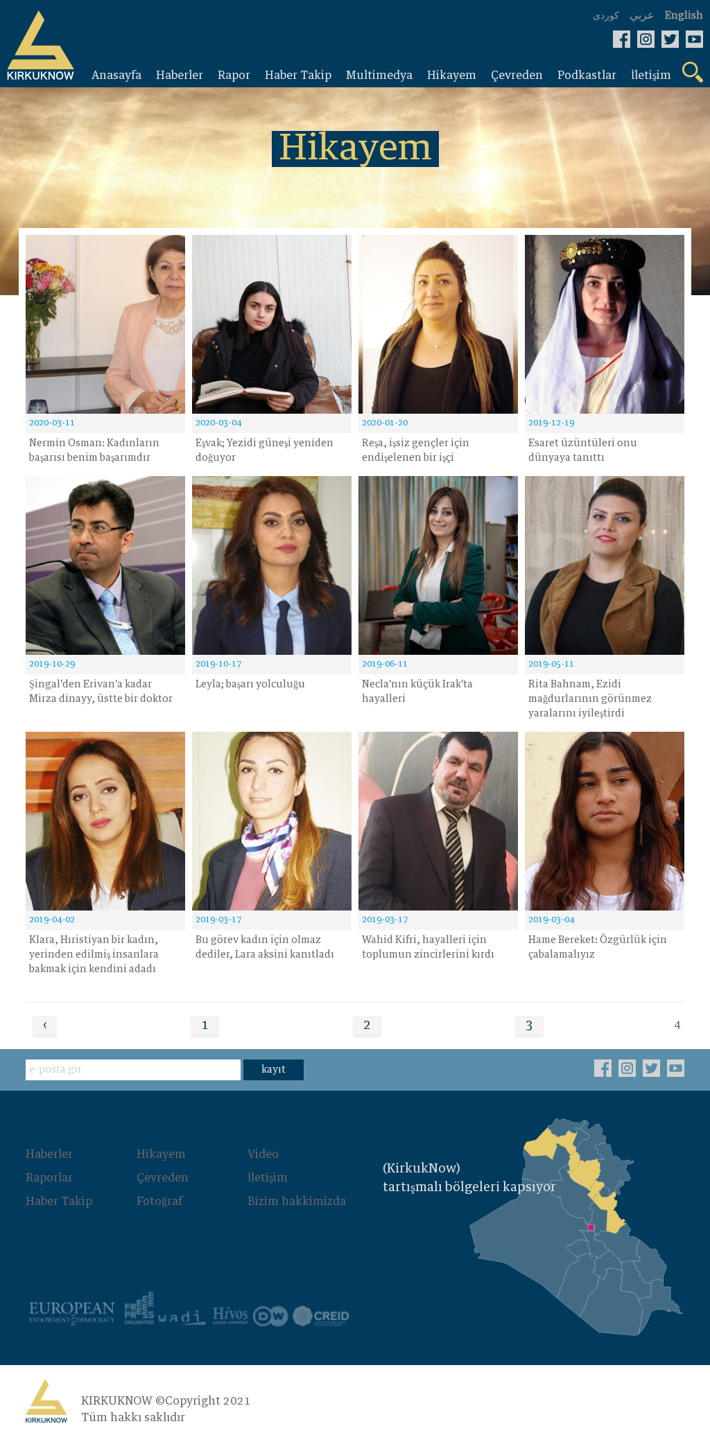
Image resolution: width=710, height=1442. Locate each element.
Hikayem (161, 1154)
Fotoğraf (159, 1201)
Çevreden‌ (163, 1178)
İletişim (268, 1178)
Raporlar (49, 1178)
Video (263, 1154)
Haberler (49, 1154)
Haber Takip (59, 1201)
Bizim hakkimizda (297, 1201)
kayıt (273, 1070)
